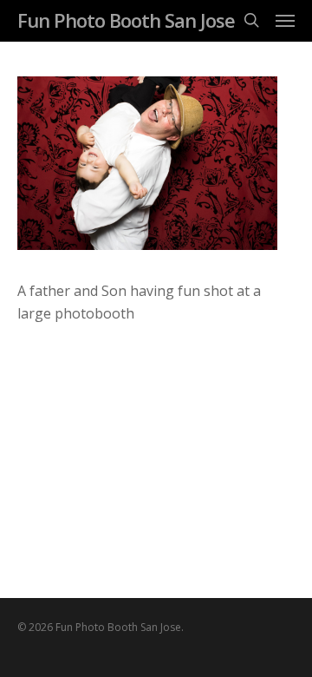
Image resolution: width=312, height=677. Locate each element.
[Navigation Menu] (285, 20)
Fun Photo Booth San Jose (126, 20)
